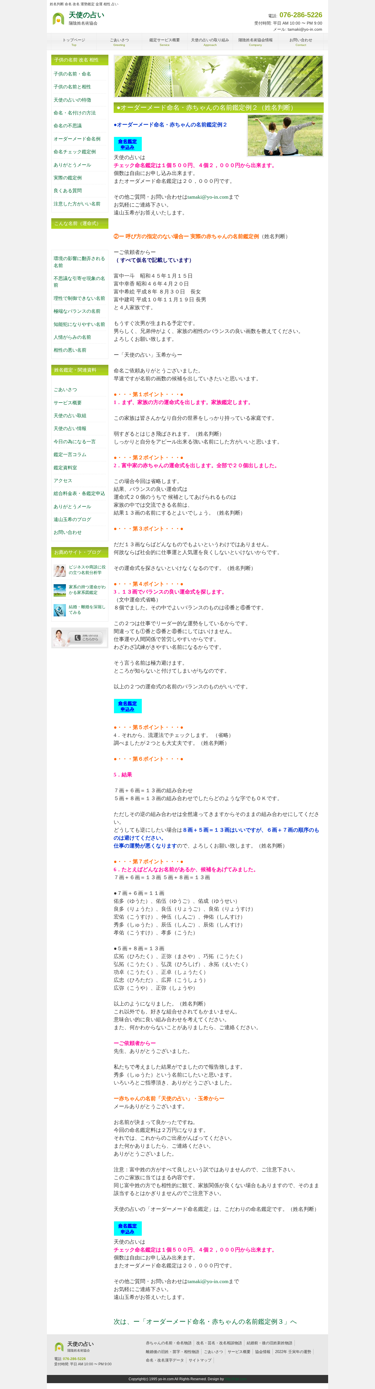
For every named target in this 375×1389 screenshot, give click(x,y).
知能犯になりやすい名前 (79, 324)
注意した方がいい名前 (77, 203)
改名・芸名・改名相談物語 (219, 1343)
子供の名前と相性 (72, 86)
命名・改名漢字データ (165, 1360)
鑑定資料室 (65, 467)
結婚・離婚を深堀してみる (87, 609)
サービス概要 (68, 402)
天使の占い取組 (70, 415)
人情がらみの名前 (72, 337)
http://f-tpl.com (236, 1379)
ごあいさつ (65, 389)
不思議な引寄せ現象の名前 (79, 282)
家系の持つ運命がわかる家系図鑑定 (87, 590)
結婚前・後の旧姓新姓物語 (269, 1343)
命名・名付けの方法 (75, 112)
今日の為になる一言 (75, 441)
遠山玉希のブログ (72, 519)
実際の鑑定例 (68, 177)
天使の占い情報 (70, 428)
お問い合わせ (68, 532)
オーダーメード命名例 (77, 138)
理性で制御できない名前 (79, 298)
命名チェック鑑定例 (75, 151)
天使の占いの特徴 (72, 99)
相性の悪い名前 (70, 350)
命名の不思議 (68, 125)
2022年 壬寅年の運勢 (293, 1352)
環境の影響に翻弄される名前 (79, 262)
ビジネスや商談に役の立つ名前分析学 (87, 570)
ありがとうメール (72, 164)
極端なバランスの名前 (77, 311)
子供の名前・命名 (72, 73)
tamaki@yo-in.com (208, 197)
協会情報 (262, 1352)
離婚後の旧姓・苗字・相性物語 (172, 1352)
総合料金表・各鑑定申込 (79, 493)
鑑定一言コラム (70, 454)
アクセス (63, 480)
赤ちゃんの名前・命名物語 (169, 1343)
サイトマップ (200, 1360)
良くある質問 (68, 190)
